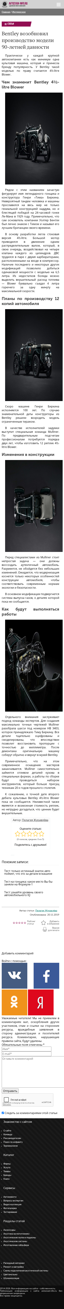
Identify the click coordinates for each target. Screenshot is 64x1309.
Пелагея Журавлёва (35, 820)
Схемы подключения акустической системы (25, 1271)
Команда (7, 1134)
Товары (6, 1171)
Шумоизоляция (11, 1278)
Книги (6, 1179)
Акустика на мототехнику (16, 1234)
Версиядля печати (53, 929)
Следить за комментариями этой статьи (31, 1113)
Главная (6, 12)
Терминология (10, 1146)
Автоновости (9, 1197)
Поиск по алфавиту (13, 1142)
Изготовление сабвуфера (16, 1245)
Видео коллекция (12, 1204)
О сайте (7, 1131)
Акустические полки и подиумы (19, 1238)
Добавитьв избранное (53, 922)
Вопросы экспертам (13, 1201)
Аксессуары (9, 1230)
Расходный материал (14, 1263)
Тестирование (10, 1212)
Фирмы (7, 1164)
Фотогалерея (10, 1208)
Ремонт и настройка (13, 1267)
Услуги (6, 1168)
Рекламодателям (12, 1138)
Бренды (7, 1175)
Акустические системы (15, 1241)
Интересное (19, 12)
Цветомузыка (10, 1274)
